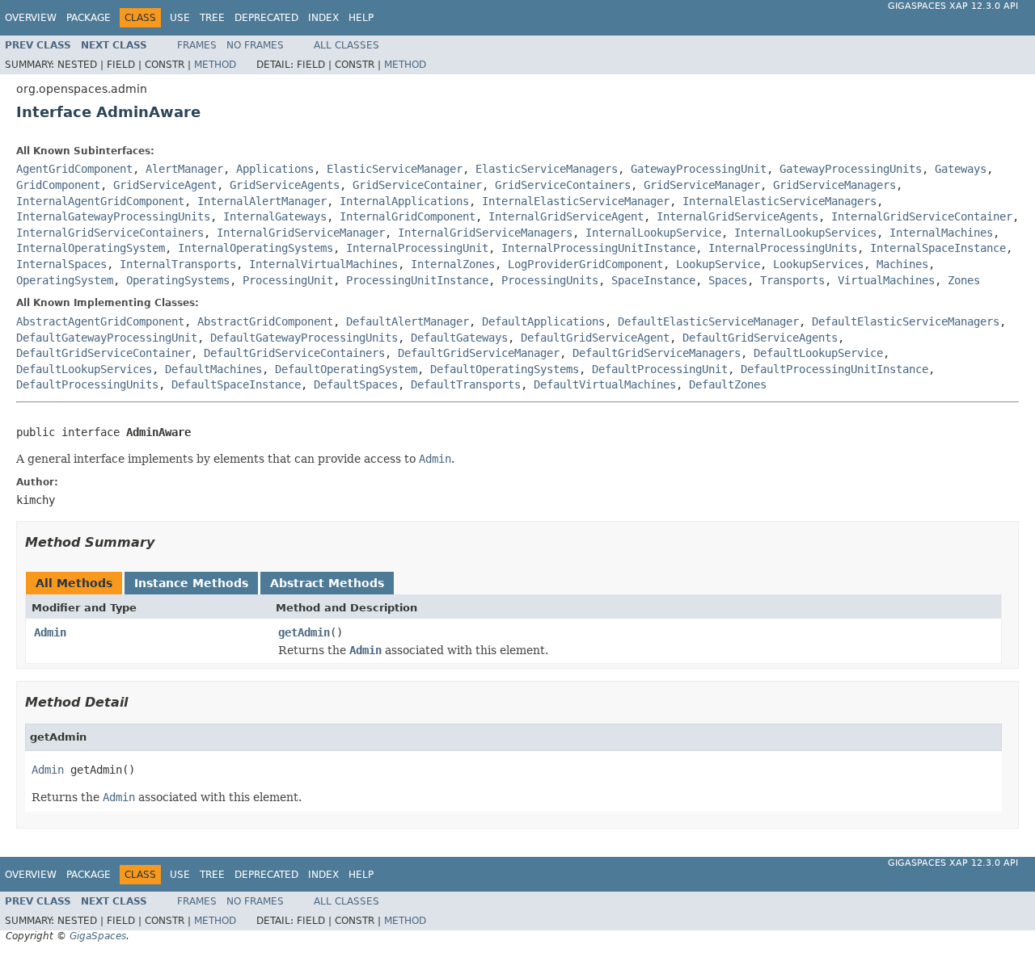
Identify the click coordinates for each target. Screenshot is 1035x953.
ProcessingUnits (549, 280)
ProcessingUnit (288, 280)
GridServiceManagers (834, 184)
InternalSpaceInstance (938, 247)
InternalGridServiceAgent (566, 216)
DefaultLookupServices (84, 369)
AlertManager (184, 168)
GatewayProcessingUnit (699, 168)
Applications (275, 168)
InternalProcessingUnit (417, 247)
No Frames (255, 45)
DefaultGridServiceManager (479, 352)
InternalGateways (275, 216)
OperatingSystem (64, 280)
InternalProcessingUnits (782, 247)
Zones (964, 280)
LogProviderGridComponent (585, 264)
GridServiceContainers (563, 184)
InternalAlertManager (262, 201)
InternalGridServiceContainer (921, 216)
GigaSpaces (98, 936)
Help (361, 17)
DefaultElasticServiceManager (708, 321)
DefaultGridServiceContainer (103, 352)
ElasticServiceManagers (546, 168)
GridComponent (58, 184)
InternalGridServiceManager (301, 232)
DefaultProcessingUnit (660, 369)
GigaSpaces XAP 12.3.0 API (953, 6)
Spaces (727, 280)
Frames (197, 45)
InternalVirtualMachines (323, 264)
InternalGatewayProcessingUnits (113, 216)
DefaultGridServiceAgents (760, 337)
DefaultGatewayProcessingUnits (304, 337)
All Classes (346, 45)
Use (180, 17)
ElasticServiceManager (395, 168)
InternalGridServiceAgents (737, 216)
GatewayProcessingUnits (850, 168)
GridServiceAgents (285, 184)
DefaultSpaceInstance (236, 384)
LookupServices (818, 264)
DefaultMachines (213, 369)
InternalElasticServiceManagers (779, 201)
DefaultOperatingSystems (504, 369)
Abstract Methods (327, 583)
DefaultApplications (543, 321)
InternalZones (453, 264)
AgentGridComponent (74, 168)
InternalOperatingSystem (90, 247)
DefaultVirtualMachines (605, 384)
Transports (792, 280)
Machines (902, 264)
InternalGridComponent (407, 216)
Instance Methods (191, 583)
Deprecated (266, 17)
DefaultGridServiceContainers (294, 352)
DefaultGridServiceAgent (595, 337)
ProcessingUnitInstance (417, 280)
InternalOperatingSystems (255, 247)
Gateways (960, 168)
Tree (212, 17)
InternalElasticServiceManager (576, 201)
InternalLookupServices (805, 232)
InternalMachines (941, 232)
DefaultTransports (466, 384)
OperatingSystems (178, 280)
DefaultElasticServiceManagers (905, 321)
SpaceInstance (653, 280)
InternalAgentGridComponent (100, 201)
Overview (31, 17)
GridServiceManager (702, 184)
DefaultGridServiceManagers (656, 352)
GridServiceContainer (417, 184)
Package (88, 17)
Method (215, 64)
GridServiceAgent (165, 184)
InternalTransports (178, 264)
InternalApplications (404, 201)
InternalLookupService (653, 232)
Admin (50, 632)
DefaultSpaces (356, 384)
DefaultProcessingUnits (87, 384)
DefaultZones (728, 384)
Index (323, 17)
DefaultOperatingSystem (346, 369)
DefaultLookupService (818, 352)
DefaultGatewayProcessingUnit (106, 337)
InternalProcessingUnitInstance (598, 247)
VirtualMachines (886, 280)
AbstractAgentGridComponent (100, 321)
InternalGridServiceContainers (110, 232)
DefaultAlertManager (407, 321)
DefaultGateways (459, 337)
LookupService (718, 264)
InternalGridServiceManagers (485, 232)
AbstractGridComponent (265, 321)
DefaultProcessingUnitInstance (834, 369)
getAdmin (304, 632)
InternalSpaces (61, 264)
